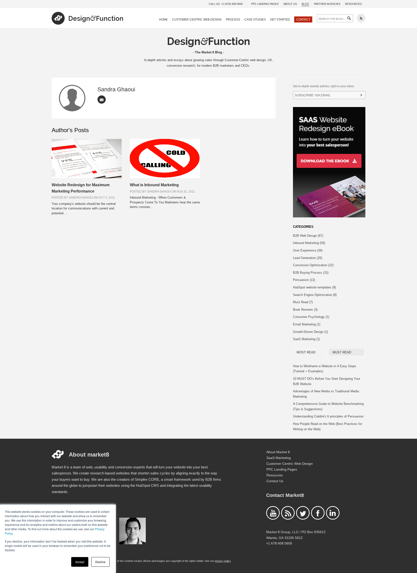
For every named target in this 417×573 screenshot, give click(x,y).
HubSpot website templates (314, 287)
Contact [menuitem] (303, 19)
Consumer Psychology (311, 317)
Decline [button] (100, 562)
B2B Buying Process (310, 272)
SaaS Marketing (306, 339)
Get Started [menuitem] (280, 19)
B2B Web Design (308, 235)
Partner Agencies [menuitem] (327, 3)
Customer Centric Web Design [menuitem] (197, 19)
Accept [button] (79, 562)
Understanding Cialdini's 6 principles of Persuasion (328, 416)
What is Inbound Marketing (154, 185)
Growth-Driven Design (310, 332)
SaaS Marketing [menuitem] (278, 458)
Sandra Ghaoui (116, 89)
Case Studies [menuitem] (255, 19)
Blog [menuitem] (305, 3)
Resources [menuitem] (353, 3)
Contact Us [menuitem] (274, 481)
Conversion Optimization (313, 265)
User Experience (307, 250)
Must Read (303, 302)
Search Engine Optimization (315, 295)
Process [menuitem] (233, 19)
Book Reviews (305, 309)
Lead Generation (307, 258)
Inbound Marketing (309, 243)
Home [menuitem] (163, 19)
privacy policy (223, 560)
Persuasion (304, 280)
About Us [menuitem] (290, 3)
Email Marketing (306, 324)
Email (101, 99)
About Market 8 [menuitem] (278, 452)
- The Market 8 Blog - (208, 52)
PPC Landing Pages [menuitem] (264, 3)
